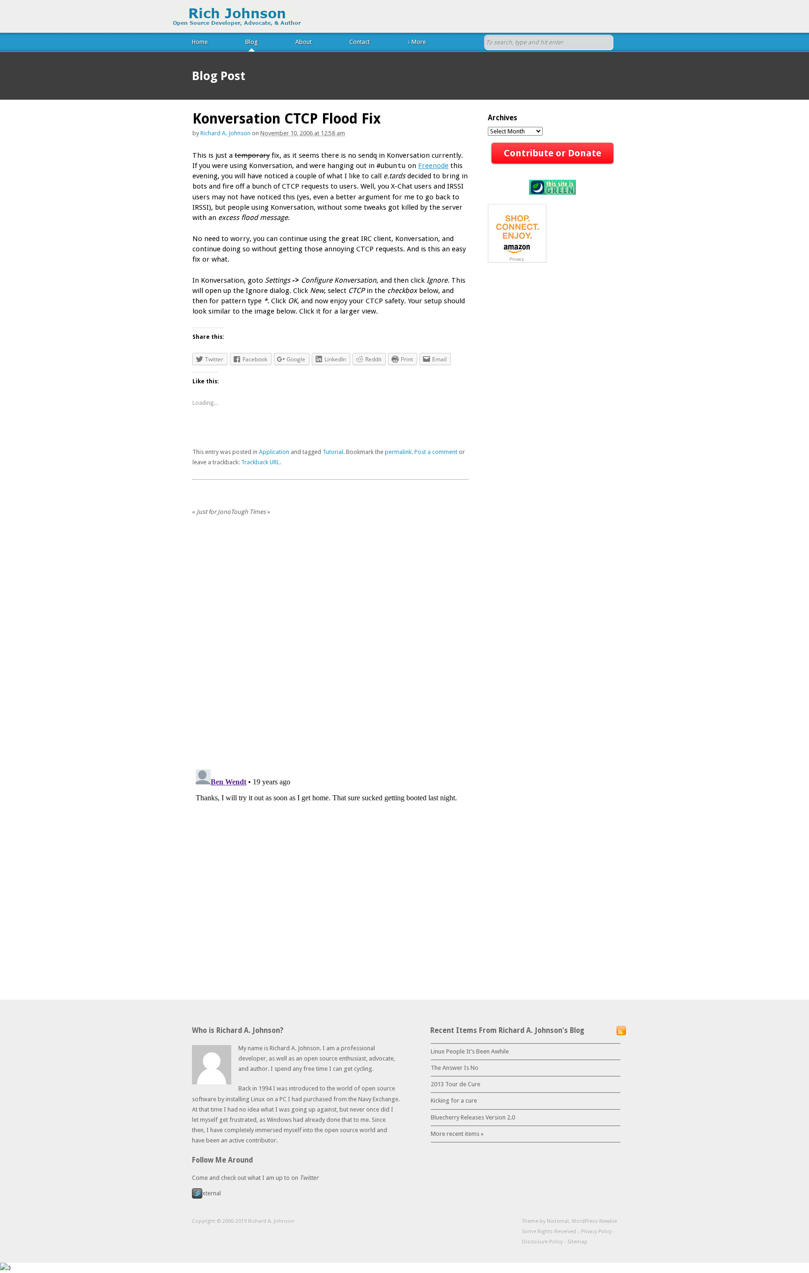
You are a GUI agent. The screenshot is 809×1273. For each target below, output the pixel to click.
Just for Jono (211, 511)
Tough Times (250, 511)
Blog (251, 41)
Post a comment (435, 451)
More (416, 41)
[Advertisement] (302, 483)
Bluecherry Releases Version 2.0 (473, 1117)
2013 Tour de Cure (455, 1084)
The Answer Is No (454, 1067)
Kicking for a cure (454, 1100)
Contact (359, 41)
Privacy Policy (596, 1232)
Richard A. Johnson (237, 16)
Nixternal (558, 1221)
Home (200, 41)
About (303, 41)
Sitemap (577, 1242)
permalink (398, 451)
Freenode (433, 165)
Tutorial (333, 451)
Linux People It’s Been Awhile (470, 1051)
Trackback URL (260, 462)
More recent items (457, 1133)
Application (274, 451)
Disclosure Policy (542, 1242)
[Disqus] (330, 643)
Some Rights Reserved (549, 1232)
